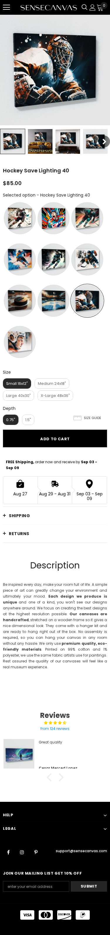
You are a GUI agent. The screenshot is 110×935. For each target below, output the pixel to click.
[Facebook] (8, 852)
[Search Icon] (84, 7)
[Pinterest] (36, 852)
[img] (55, 723)
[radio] (20, 218)
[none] (12, 141)
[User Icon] (92, 7)
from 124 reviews (55, 728)
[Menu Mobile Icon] (6, 7)
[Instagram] (22, 852)
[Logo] (48, 7)
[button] (50, 777)
